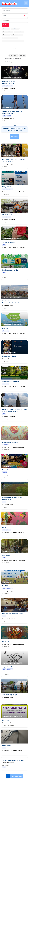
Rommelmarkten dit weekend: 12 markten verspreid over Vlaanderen (14, 129)
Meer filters (12, 55)
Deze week (6, 20)
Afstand (21, 55)
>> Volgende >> (17, 776)
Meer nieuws (14, 136)
